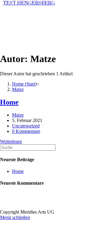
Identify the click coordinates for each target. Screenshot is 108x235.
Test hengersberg (29, 3)
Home (9, 102)
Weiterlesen (11, 141)
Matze (18, 115)
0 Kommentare (26, 131)
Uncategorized (26, 125)
